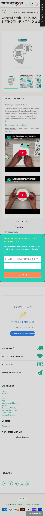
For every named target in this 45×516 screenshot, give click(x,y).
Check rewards (34, 513)
